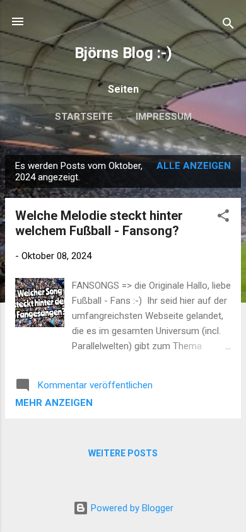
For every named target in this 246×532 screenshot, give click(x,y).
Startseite (84, 116)
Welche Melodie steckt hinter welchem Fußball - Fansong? (99, 223)
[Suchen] (228, 25)
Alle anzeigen (193, 165)
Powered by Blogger (130, 508)
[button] (223, 218)
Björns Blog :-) (123, 53)
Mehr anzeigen (54, 402)
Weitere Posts (123, 453)
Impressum (164, 116)
